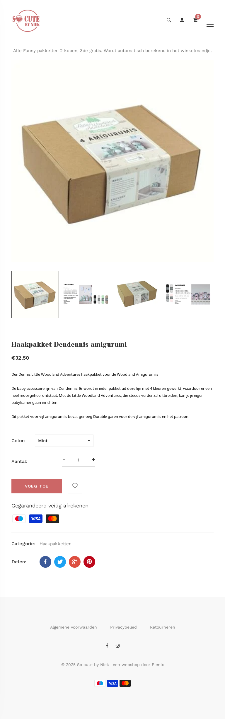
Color (17, 440)
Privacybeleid (123, 627)
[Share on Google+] (75, 562)
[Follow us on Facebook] (45, 562)
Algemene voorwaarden (73, 627)
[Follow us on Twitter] (60, 562)
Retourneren (162, 627)
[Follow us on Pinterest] (89, 562)
